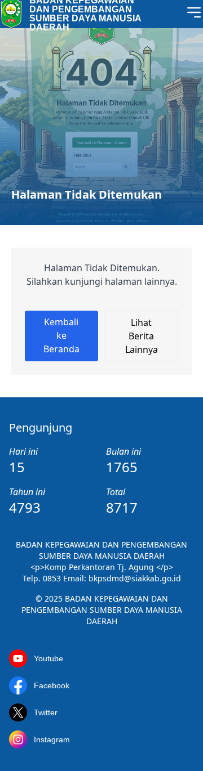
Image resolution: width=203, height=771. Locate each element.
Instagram (52, 739)
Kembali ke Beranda (61, 335)
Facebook (51, 685)
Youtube (48, 658)
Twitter (46, 712)
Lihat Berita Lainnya (141, 336)
